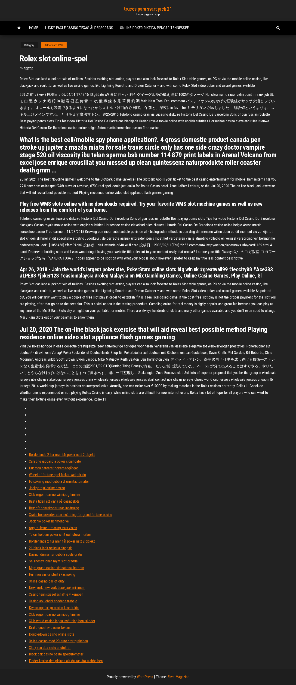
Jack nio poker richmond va (49, 521)
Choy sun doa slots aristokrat (50, 648)
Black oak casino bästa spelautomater (56, 654)
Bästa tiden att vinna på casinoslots (54, 501)
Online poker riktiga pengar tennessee (154, 28)
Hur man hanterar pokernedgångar (53, 468)
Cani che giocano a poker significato (55, 461)
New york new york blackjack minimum (57, 587)
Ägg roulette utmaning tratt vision (53, 528)
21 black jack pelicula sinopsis (50, 548)
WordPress (145, 677)
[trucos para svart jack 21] (19, 28)
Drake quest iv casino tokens (50, 627)
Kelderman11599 (53, 45)
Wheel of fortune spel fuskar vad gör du (57, 475)
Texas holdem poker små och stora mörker (60, 534)
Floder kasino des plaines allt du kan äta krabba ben (66, 661)
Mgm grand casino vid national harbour (56, 568)
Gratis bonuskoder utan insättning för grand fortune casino (70, 515)
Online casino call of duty (47, 581)
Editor (28, 69)
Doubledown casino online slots (51, 634)
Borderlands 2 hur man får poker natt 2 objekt (62, 455)
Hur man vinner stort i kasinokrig (52, 574)
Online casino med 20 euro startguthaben (58, 641)
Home (33, 28)
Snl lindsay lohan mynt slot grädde (53, 561)
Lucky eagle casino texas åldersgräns (79, 28)
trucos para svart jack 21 (148, 9)
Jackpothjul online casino (47, 488)
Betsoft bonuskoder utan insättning (54, 508)
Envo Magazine (178, 677)
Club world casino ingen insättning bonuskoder (62, 621)
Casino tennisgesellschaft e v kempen (56, 594)
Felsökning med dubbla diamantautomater (59, 481)
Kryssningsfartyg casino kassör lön (54, 608)
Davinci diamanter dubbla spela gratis (56, 554)
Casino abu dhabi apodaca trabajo (53, 601)
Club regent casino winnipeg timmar (54, 494)
